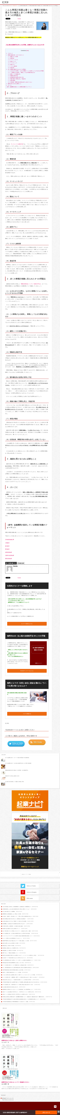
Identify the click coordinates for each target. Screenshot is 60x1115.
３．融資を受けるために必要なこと (13, 83)
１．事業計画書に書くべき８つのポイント (15, 55)
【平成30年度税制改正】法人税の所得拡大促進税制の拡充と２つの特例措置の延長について (21, 999)
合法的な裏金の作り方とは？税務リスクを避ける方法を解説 (14, 921)
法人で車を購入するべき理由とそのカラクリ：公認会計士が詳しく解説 (17, 931)
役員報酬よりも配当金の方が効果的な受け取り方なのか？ (14, 923)
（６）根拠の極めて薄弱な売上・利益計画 (16, 78)
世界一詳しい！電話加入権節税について (10, 953)
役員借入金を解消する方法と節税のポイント (11, 928)
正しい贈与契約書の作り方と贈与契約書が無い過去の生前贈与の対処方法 (17, 967)
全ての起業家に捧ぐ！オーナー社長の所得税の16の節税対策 (17, 757)
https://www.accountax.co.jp (8, 1099)
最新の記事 (21, 563)
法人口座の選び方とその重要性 (9, 911)
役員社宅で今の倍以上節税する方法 (12, 776)
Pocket (19, 18)
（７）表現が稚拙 (11, 80)
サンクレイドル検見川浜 (17, 144)
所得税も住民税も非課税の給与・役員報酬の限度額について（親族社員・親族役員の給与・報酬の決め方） (24, 996)
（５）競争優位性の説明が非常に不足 (15, 77)
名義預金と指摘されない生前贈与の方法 (10, 948)
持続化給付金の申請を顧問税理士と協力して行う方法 (13, 962)
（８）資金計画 (10, 67)
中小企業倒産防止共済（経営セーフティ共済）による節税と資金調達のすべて (18, 960)
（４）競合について (11, 61)
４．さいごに (9, 85)
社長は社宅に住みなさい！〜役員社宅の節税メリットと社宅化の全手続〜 (17, 979)
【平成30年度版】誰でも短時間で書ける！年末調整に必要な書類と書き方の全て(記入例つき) (21, 982)
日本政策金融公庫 (9, 539)
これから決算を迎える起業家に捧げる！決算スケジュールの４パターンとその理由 (19, 974)
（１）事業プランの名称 (12, 56)
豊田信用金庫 (8, 558)
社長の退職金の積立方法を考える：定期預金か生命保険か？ (14, 918)
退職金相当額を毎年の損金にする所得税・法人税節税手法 (16, 770)
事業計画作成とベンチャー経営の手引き (31, 284)
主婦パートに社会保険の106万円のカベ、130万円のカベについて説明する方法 (18, 991)
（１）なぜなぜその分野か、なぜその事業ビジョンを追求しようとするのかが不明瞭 (25, 71)
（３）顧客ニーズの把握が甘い (14, 74)
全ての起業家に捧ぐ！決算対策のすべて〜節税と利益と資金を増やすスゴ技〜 (18, 984)
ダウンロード (46, 1112)
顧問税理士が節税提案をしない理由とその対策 (12, 914)
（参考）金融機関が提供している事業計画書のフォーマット (19, 86)
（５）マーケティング (12, 63)
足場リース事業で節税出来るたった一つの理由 (12, 972)
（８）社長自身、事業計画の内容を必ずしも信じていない (19, 82)
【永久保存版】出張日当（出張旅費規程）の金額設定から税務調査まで (17, 906)
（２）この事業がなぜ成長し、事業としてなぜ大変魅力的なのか (21, 72)
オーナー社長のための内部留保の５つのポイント (12, 938)
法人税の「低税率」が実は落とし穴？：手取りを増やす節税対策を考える (17, 916)
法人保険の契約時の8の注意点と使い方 (10, 987)
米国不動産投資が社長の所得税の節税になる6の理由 (13, 970)
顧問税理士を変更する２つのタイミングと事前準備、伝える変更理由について (18, 989)
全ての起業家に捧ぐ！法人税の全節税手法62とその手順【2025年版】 (16, 933)
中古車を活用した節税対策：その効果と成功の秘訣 (13, 926)
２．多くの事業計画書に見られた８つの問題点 (16, 69)
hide (27, 50)
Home (10, 5)
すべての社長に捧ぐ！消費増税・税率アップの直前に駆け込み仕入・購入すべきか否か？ (20, 977)
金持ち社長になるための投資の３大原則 (10, 943)
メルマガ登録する (27, 713)
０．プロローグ (9, 53)
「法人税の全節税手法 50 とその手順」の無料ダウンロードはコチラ (24, 45)
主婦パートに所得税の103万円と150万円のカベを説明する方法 (15, 994)
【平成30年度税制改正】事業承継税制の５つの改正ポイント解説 (15, 1001)
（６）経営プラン (11, 64)
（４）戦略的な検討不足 (12, 75)
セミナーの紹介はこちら (27, 623)
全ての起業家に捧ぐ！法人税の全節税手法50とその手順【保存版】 (18, 763)
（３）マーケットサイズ (12, 59)
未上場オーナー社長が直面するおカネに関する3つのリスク (14, 957)
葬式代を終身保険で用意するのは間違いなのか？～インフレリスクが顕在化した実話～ (20, 955)
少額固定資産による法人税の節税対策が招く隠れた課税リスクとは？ (16, 909)
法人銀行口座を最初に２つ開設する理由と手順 (14, 781)
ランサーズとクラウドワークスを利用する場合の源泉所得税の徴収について (17, 935)
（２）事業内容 (10, 58)
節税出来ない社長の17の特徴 (8, 945)
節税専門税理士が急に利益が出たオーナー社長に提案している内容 (16, 940)
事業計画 (15, 5)
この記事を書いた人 (11, 563)
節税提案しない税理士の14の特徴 (9, 950)
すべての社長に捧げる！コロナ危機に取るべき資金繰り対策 (14, 965)
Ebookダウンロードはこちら (27, 670)
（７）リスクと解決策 (12, 66)
